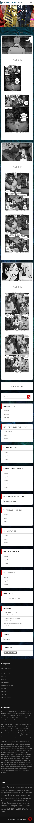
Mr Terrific (8, 758)
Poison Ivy (3, 754)
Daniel (30, 733)
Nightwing (3, 744)
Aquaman (13, 750)
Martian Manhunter (19, 768)
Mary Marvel (22, 752)
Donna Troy (4, 748)
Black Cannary (12, 741)
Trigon (11, 766)
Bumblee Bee (28, 713)
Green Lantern (10, 762)
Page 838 (6, 418)
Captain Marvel (28, 730)
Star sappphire (20, 764)
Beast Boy (11, 760)
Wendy (7, 733)
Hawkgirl (23, 711)
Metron (14, 721)
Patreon (3, 688)
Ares (2, 735)
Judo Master (25, 754)
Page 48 (6, 556)
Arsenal (7, 766)
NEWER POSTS (17, 386)
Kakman (22, 746)
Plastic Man (18, 711)
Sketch (3, 694)
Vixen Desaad (24, 721)
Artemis (28, 752)
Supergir (18, 758)
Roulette (14, 726)
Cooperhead (23, 719)
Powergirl (20, 733)
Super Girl (12, 754)
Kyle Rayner (8, 730)
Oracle (15, 715)
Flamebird (27, 748)
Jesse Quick (22, 762)
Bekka (10, 726)
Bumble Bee (27, 768)
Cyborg (21, 756)
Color (3, 671)
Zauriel (28, 720)
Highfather (3, 762)
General (3, 680)
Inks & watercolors (7, 685)
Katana (18, 756)
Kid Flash (3, 711)
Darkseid (3, 733)
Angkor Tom (23, 758)
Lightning (3, 713)
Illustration (5, 683)
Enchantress (10, 744)
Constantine (4, 719)
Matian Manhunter (11, 756)
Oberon (16, 739)
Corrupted (20, 790)
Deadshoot (7, 750)
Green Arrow (28, 746)
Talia (28, 741)
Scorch (16, 744)
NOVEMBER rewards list (11, 613)
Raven (11, 711)
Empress (28, 717)
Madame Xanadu (27, 764)
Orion (19, 739)
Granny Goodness (14, 733)
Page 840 (6, 410)
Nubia (27, 737)
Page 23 (6, 456)
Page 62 (6, 584)
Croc (15, 728)
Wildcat (7, 760)
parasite (19, 803)
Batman (5, 741)
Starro (14, 766)
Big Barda (22, 731)
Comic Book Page (6, 674)
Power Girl (18, 741)
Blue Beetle (13, 713)
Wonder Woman (14, 724)
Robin (23, 713)
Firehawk (18, 750)
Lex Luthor (23, 729)
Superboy (6, 739)
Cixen (28, 728)
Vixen (8, 715)
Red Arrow (10, 721)
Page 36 (6, 473)
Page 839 (6, 414)
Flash (19, 760)
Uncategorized (6, 697)
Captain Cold (4, 721)
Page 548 (17, 287)
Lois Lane (3, 737)
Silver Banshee (7, 746)
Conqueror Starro (14, 598)
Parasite (25, 760)
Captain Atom (18, 754)
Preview (3, 691)
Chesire (9, 719)
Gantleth (23, 739)
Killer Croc (29, 724)
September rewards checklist (13, 623)
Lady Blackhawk (5, 752)
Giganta (3, 717)
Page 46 (6, 563)
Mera (19, 717)
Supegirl (5, 735)
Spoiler (7, 711)
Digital (3, 677)
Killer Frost (13, 758)
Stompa (18, 766)
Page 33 (6, 484)
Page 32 (6, 487)
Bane (12, 730)
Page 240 (17, 60)
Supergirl (19, 735)
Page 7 (6, 518)
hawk (27, 726)
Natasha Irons (10, 748)
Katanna (16, 730)
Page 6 (6, 522)
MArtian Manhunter (19, 801)
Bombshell (6, 726)
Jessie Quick (14, 746)
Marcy (29, 760)
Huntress (11, 770)
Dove (19, 746)
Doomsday (13, 735)
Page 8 (6, 514)
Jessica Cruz (8, 764)
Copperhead (26, 733)
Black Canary (21, 748)
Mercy (3, 764)
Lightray (16, 760)
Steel (2, 726)
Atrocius (20, 770)
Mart (14, 711)
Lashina (18, 719)
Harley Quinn (26, 770)
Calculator (15, 770)
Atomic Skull (4, 724)
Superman (16, 762)
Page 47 (6, 560)
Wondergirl (13, 764)
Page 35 (6, 477)
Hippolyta (18, 721)
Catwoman (28, 762)
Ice (7, 737)
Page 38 (6, 438)
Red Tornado (8, 717)
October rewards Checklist (12, 618)
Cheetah (17, 752)
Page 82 (6, 542)
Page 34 (6, 480)
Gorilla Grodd (22, 737)
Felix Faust (12, 752)
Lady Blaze (13, 719)
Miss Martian (28, 711)
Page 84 (6, 535)
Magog (18, 726)
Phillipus (18, 728)
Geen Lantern (22, 744)
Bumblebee (11, 739)
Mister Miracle (7, 768)
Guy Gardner (20, 715)
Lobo (22, 760)
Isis (6, 756)
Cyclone (3, 730)
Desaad (25, 756)
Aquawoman (23, 726)
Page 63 (6, 581)
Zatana (8, 754)
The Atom (8, 713)
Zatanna (4, 715)
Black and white (6, 668)
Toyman (10, 737)
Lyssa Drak (23, 717)
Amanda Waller (5, 770)
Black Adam (15, 717)
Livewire (29, 756)
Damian (12, 715)
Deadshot (3, 758)
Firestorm (30, 721)
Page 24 (6, 452)
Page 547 (17, 167)
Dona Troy (11, 728)
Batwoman (24, 724)
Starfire (12, 768)
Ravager (3, 766)
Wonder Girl (25, 735)
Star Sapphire (15, 737)
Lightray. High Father (25, 766)
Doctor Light (4, 729)
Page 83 (6, 539)
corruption (27, 790)
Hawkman (28, 750)
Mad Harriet (23, 750)
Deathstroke (24, 741)
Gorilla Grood (27, 715)
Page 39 (6, 435)
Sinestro (30, 735)
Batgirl (16, 748)
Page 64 (6, 577)
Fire (19, 730)
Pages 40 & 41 (8, 431)
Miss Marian (19, 713)
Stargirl (9, 735)
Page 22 (6, 459)
